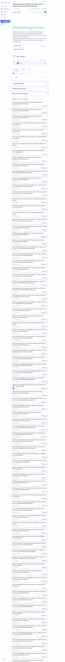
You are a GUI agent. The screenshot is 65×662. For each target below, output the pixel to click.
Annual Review (27, 32)
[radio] (34, 12)
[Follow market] (42, 2)
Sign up (5, 21)
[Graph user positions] (32, 12)
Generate (43, 45)
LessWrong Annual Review (19, 49)
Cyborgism (35, 38)
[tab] (16, 69)
